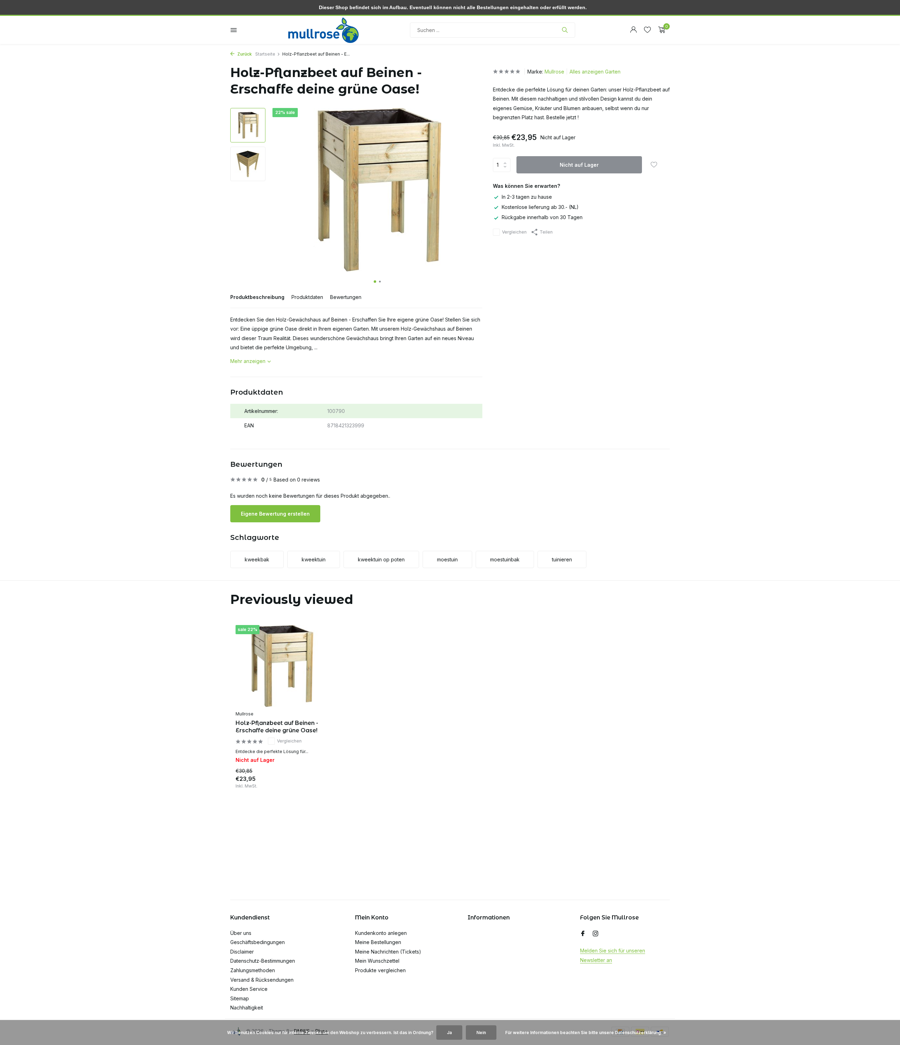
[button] (375, 281)
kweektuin (314, 559)
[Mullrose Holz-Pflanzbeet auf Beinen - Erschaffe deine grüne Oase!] (281, 666)
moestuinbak (505, 559)
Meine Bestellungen (378, 942)
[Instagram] (595, 934)
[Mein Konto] (633, 30)
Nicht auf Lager (579, 165)
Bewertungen (345, 297)
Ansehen (311, 781)
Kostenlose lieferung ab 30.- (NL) (540, 207)
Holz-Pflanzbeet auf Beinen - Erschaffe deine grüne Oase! (277, 727)
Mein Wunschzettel (377, 961)
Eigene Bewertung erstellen (275, 514)
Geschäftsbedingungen (257, 942)
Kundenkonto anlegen (381, 933)
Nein (481, 1032)
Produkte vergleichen (380, 970)
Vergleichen (514, 232)
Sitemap (239, 998)
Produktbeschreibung (257, 297)
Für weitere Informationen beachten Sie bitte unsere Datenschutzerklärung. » (585, 1032)
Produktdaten (307, 297)
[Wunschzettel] (647, 30)
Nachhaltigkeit (246, 1008)
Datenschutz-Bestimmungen (262, 961)
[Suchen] (565, 29)
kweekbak (257, 559)
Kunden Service (249, 989)
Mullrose (554, 72)
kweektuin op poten (381, 559)
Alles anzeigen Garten (595, 72)
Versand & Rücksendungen (262, 980)
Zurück (244, 54)
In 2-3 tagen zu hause (527, 197)
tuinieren (562, 559)
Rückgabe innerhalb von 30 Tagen (542, 218)
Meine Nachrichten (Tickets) (388, 952)
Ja (449, 1032)
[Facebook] (583, 934)
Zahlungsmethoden (252, 970)
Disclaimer (242, 952)
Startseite (265, 54)
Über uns (240, 933)
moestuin (447, 559)
